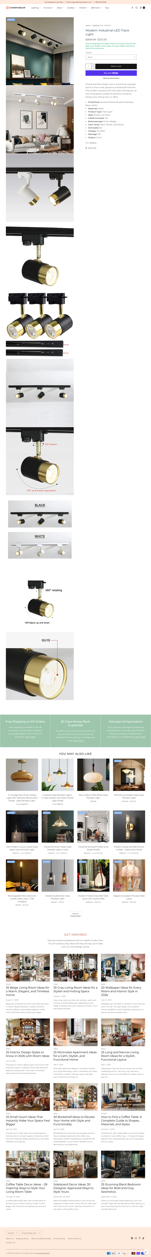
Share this (92, 148)
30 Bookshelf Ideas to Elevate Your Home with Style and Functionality (74, 1120)
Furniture (48, 8)
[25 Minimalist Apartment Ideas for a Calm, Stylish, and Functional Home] (75, 1032)
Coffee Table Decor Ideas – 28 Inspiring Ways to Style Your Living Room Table (26, 1188)
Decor (59, 8)
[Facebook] (132, 1238)
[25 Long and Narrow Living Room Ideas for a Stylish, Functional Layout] (123, 1032)
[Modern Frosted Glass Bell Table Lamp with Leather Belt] (93, 875)
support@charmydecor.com (81, 2)
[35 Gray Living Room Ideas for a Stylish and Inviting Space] (75, 967)
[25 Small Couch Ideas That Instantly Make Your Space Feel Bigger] (28, 1097)
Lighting (35, 8)
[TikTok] (143, 1238)
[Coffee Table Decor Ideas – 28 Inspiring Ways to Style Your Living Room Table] (28, 1164)
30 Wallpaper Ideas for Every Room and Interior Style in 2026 (121, 991)
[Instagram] (136, 1238)
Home (88, 25)
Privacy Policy (59, 1238)
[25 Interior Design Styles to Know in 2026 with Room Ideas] (28, 1032)
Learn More (30, 737)
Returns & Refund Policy (41, 1238)
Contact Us (10, 1243)
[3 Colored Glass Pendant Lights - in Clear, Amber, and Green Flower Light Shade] (58, 775)
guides (104, 1113)
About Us (10, 1238)
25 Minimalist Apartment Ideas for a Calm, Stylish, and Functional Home (75, 1056)
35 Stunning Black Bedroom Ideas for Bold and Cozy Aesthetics (121, 1188)
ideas (8, 984)
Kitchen (82, 8)
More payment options (111, 78)
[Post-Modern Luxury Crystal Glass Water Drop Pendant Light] (22, 826)
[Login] (132, 7)
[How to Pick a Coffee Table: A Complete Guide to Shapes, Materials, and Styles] (123, 1097)
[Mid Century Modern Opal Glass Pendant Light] (129, 775)
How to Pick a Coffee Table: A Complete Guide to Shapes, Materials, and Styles (121, 1120)
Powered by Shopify (43, 1253)
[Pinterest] (140, 1238)
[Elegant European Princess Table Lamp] (129, 875)
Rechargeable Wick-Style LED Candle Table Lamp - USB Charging (22, 899)
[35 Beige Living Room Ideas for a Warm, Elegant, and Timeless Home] (28, 967)
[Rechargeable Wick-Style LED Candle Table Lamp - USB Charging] (22, 875)
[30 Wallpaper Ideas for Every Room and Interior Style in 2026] (123, 967)
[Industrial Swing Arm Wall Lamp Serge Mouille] (93, 826)
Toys (107, 8)
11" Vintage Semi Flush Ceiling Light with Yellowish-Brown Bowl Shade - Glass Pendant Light (22, 798)
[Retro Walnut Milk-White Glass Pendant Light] (93, 775)
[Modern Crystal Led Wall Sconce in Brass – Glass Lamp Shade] (129, 826)
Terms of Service (74, 1238)
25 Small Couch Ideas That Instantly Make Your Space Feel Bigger (28, 1120)
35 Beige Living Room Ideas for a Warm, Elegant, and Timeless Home (27, 991)
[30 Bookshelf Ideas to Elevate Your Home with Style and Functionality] (75, 1097)
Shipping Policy (22, 1238)
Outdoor (70, 8)
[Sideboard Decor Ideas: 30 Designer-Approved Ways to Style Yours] (75, 1164)
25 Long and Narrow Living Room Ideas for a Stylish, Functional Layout (120, 1056)
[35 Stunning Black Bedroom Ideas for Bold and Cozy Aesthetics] (123, 1164)
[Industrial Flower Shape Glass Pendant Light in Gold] (58, 826)
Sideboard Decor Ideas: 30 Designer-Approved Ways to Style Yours (73, 1188)
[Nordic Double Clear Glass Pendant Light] (58, 875)
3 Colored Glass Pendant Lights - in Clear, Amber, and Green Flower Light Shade (58, 798)
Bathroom (95, 8)
